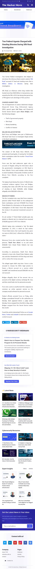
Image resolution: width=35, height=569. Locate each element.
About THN (5, 552)
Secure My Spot (10, 356)
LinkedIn (15, 314)
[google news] (30, 542)
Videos (25, 468)
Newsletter (17, 9)
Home (6, 9)
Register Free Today (12, 381)
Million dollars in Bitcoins (12, 84)
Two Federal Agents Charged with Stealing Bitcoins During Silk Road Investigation (17, 44)
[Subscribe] (29, 526)
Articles (31, 468)
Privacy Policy (21, 556)
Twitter (8, 314)
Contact (4, 556)
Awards (19, 554)
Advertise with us (6, 554)
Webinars (29, 9)
